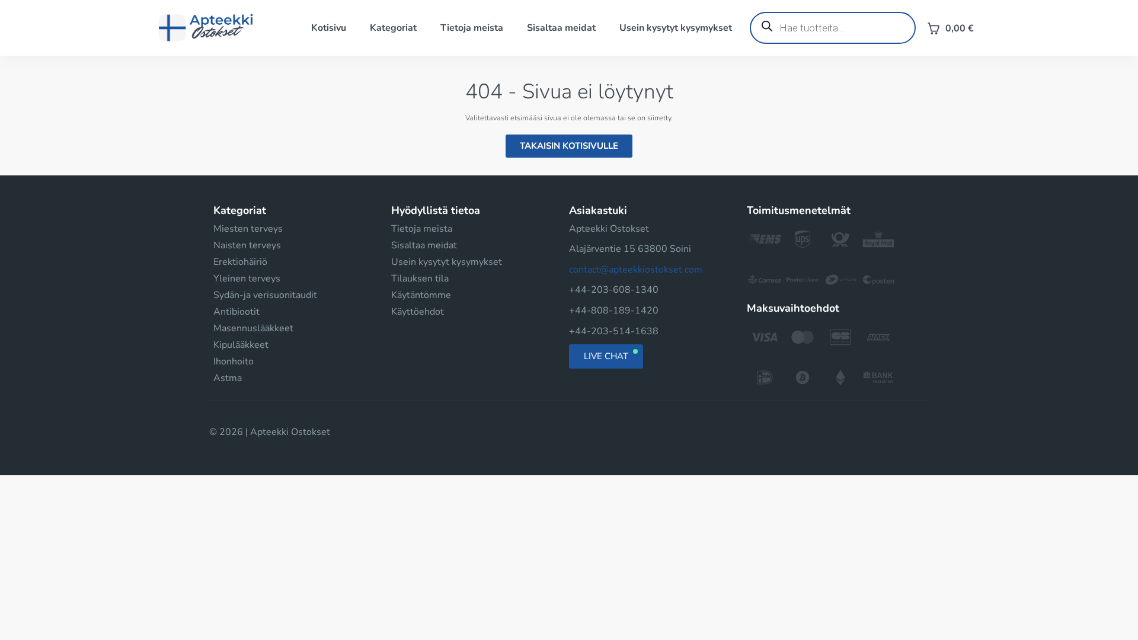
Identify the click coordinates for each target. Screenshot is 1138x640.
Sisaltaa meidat (561, 27)
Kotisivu (328, 27)
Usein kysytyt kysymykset (675, 27)
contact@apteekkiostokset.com (635, 269)
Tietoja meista (471, 27)
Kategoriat (393, 27)
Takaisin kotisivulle (569, 146)
